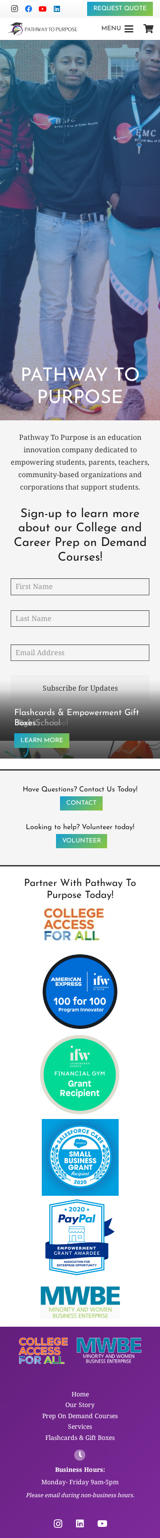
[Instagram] (14, 9)
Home (80, 1394)
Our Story (80, 1404)
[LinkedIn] (57, 9)
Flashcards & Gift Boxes (80, 1437)
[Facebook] (28, 9)
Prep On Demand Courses (80, 1415)
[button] (117, 29)
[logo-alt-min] (42, 29)
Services (80, 1426)
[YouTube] (43, 9)
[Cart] (149, 29)
